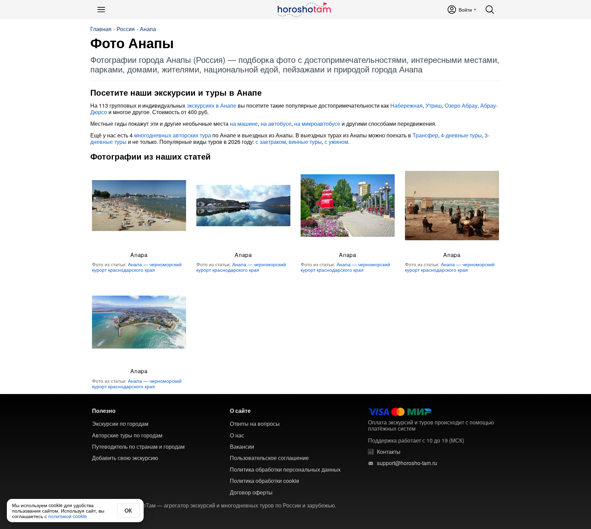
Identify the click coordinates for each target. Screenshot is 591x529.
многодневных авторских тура (172, 135)
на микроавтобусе (317, 123)
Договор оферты (251, 492)
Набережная (406, 105)
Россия (126, 29)
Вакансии (242, 447)
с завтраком (270, 142)
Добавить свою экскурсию (125, 458)
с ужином (336, 142)
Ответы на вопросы (255, 424)
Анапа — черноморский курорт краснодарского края (137, 267)
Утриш (433, 105)
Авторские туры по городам (127, 435)
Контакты (388, 452)
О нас (237, 435)
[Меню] (101, 9)
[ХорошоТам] (304, 9)
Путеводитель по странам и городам (138, 447)
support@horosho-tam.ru (407, 463)
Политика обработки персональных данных (285, 469)
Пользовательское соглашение (269, 458)
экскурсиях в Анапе (211, 105)
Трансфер (425, 135)
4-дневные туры (461, 135)
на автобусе (276, 123)
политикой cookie (67, 516)
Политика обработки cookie (264, 481)
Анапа (148, 29)
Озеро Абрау (461, 105)
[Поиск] (490, 9)
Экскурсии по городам (120, 424)
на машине (244, 123)
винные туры (305, 142)
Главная (100, 29)
